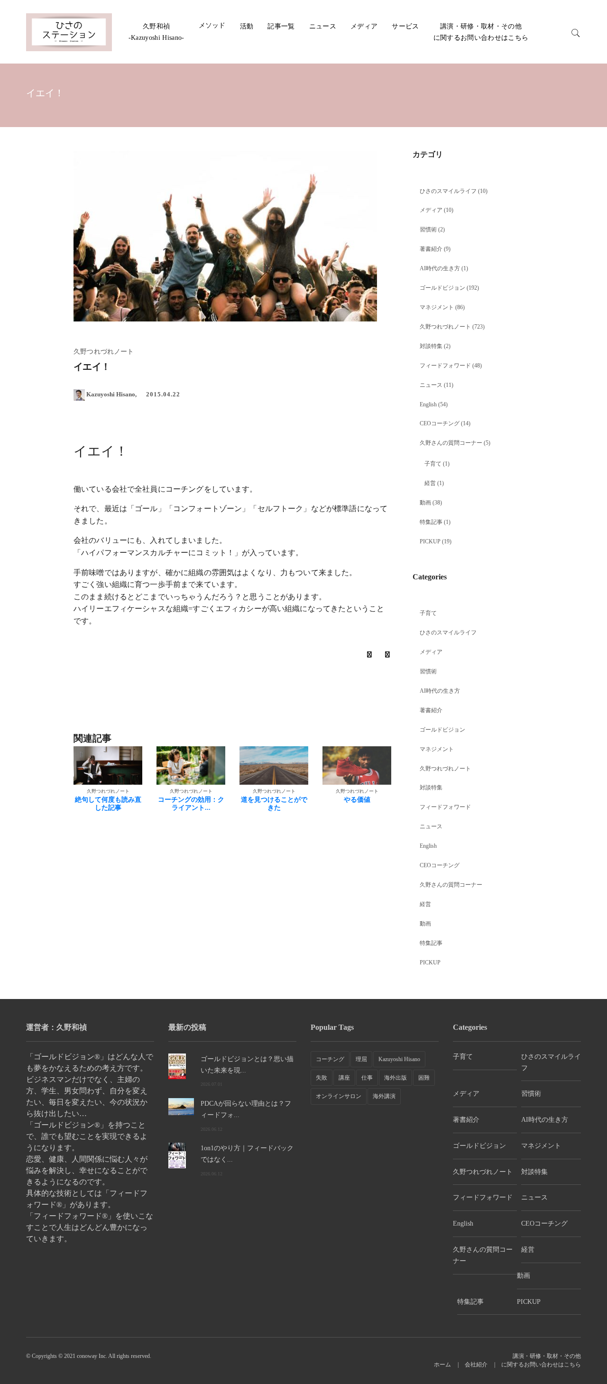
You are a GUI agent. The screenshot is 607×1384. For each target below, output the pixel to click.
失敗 (321, 1077)
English (428, 404)
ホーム (442, 1364)
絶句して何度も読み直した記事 (108, 803)
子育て (432, 463)
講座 (344, 1077)
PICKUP (430, 541)
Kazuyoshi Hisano (399, 1059)
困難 (424, 1077)
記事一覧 (280, 26)
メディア (363, 26)
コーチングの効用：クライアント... (191, 803)
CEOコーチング (440, 423)
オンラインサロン (338, 1096)
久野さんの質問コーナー (451, 443)
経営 (430, 483)
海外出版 (395, 1077)
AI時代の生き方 (440, 268)
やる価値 (357, 799)
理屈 (361, 1059)
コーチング (330, 1059)
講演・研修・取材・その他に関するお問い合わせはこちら (541, 1360)
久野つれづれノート (445, 326)
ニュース (322, 26)
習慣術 (428, 229)
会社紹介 (476, 1364)
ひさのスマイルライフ (448, 191)
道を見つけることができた (274, 803)
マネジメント (437, 307)
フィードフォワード (445, 365)
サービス (405, 26)
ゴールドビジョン (442, 287)
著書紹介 (431, 249)
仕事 (367, 1077)
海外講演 (384, 1096)
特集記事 (431, 522)
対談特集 (431, 346)
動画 (425, 502)
